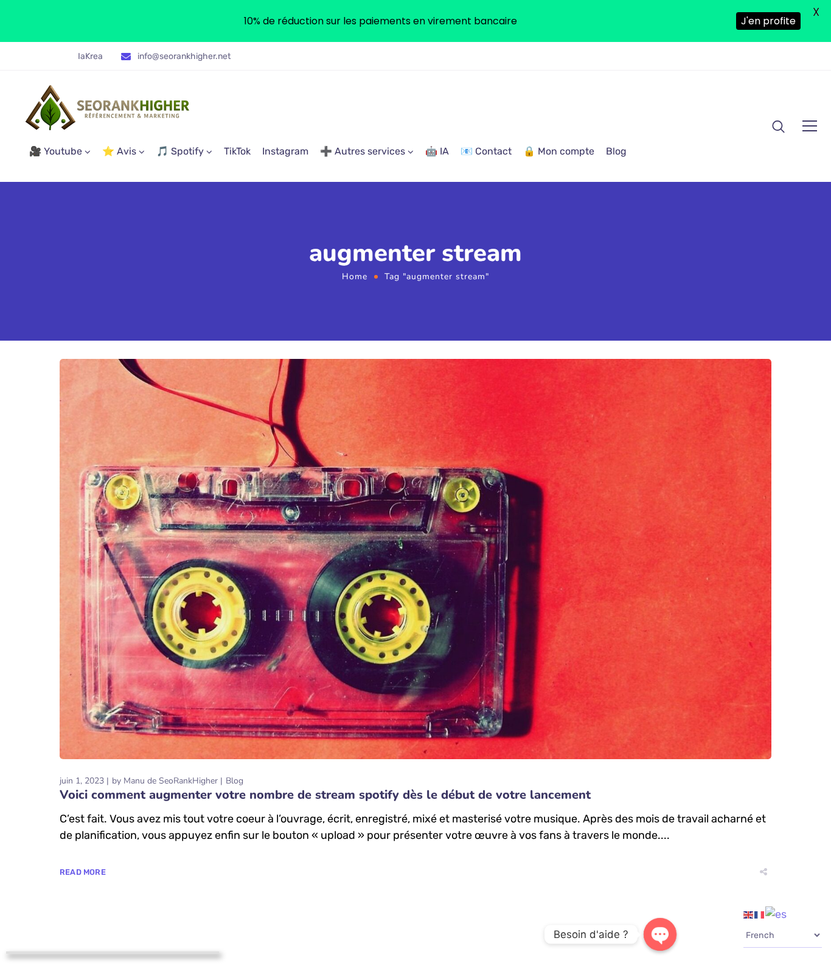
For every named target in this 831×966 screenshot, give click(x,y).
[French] (759, 913)
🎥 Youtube (55, 151)
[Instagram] (749, 61)
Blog (616, 151)
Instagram (285, 151)
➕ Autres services (362, 151)
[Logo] (108, 108)
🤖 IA (437, 151)
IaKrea (90, 56)
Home (354, 276)
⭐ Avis (119, 151)
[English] (748, 913)
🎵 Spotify (180, 151)
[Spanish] (776, 913)
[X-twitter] (714, 61)
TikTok (237, 151)
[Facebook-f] (732, 61)
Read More (83, 872)
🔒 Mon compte (558, 151)
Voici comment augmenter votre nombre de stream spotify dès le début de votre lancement (325, 795)
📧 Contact (486, 151)
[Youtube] (767, 61)
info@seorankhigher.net (184, 56)
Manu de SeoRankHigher (170, 781)
